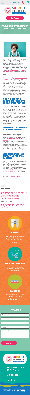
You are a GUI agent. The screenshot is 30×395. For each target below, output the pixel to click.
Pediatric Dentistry (15, 176)
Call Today (15, 18)
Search (4, 186)
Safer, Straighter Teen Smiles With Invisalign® (14, 192)
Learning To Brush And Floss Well (10, 195)
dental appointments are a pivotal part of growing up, (14, 70)
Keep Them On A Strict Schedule (10, 197)
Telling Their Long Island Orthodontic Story (13, 193)
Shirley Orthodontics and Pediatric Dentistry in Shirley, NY (13, 170)
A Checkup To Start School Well (10, 198)
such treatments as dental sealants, (12, 139)
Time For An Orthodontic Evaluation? (12, 206)
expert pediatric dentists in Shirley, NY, (15, 78)
